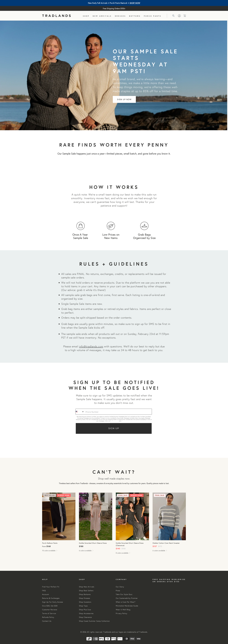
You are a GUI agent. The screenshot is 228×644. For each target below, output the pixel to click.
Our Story (120, 587)
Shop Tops (83, 606)
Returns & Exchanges (50, 598)
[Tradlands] (56, 16)
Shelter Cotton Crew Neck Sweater (169, 516)
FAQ (44, 590)
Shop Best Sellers (86, 590)
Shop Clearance (85, 617)
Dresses (120, 16)
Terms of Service (126, 421)
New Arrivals (102, 16)
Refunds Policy (48, 617)
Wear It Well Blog (123, 610)
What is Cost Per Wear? (125, 602)
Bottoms (135, 16)
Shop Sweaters (85, 602)
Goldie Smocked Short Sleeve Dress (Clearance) (132, 516)
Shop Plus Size (85, 610)
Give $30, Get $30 (49, 606)
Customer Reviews (49, 610)
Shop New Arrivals (86, 587)
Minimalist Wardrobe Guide (127, 606)
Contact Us (46, 621)
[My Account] (179, 15)
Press (118, 590)
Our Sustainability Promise (127, 598)
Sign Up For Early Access (52, 602)
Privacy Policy (115, 421)
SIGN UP (113, 428)
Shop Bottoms (85, 594)
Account (45, 594)
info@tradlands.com (91, 346)
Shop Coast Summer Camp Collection (94, 621)
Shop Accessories (86, 613)
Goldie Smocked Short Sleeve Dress (95, 516)
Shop (86, 16)
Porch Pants (152, 16)
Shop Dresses (84, 598)
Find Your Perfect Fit (50, 587)
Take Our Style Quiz (124, 594)
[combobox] (80, 411)
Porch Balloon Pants (58, 516)
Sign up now (124, 99)
